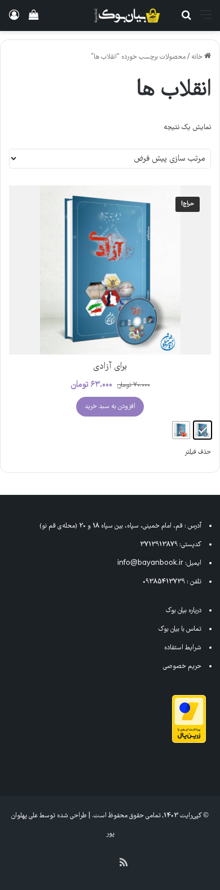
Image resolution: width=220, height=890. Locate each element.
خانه (197, 57)
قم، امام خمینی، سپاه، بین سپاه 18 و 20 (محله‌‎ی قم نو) (111, 526)
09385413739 (164, 582)
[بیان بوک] (127, 15)
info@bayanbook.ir (150, 563)
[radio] (202, 430)
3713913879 (159, 545)
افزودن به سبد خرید (110, 406)
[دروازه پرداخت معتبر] (189, 741)
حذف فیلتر (197, 452)
